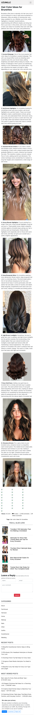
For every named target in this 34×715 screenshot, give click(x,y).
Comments (25, 513)
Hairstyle (4, 613)
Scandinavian (5, 634)
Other (3, 627)
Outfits (3, 630)
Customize (11, 711)
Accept (4, 711)
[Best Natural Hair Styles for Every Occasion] (5, 558)
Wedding (3, 637)
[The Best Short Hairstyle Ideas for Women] (5, 549)
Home (3, 616)
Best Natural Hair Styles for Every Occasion (19, 558)
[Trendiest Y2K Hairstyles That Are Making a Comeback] (5, 530)
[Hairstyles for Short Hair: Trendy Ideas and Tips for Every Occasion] (5, 539)
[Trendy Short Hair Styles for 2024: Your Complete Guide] (5, 568)
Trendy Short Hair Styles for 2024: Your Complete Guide (19, 568)
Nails (2, 623)
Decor (3, 605)
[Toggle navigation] (30, 2)
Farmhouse (4, 609)
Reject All (17, 711)
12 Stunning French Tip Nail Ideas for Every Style (16, 658)
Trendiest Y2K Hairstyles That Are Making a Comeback (20, 530)
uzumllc (6, 2)
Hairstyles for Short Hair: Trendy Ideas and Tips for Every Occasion (19, 539)
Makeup (3, 620)
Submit (17, 595)
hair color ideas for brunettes (19, 519)
